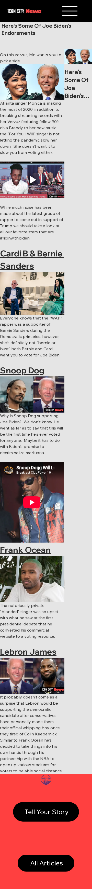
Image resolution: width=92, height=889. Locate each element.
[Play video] (32, 180)
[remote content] (32, 503)
